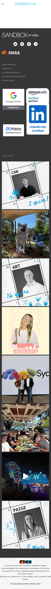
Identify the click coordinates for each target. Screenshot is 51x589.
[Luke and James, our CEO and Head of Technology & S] (25, 379)
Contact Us (7, 68)
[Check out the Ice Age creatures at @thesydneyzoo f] (25, 234)
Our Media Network (11, 72)
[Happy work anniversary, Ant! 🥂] (25, 282)
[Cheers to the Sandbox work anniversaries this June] (25, 525)
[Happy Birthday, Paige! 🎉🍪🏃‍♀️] (25, 331)
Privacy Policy (8, 80)
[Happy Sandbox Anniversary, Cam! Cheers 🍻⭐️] (25, 185)
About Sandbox (9, 64)
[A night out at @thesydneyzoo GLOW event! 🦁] (25, 476)
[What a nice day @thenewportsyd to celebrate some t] (25, 428)
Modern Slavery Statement (14, 76)
